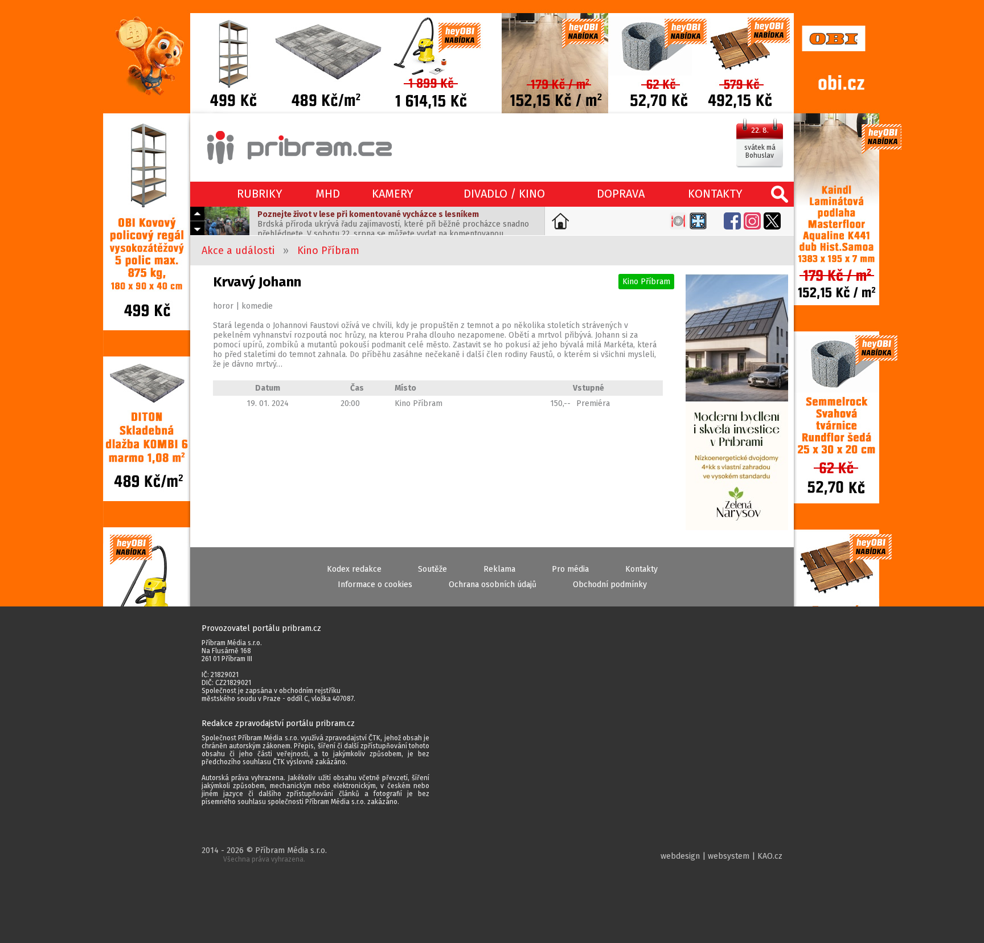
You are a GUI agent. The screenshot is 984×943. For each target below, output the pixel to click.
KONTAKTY (715, 193)
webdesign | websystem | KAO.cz (721, 856)
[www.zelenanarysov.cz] (737, 403)
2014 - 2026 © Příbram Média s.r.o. (264, 854)
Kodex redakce (354, 569)
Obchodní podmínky (610, 584)
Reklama (499, 569)
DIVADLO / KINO (504, 193)
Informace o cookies (375, 584)
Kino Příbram (328, 250)
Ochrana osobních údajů (492, 584)
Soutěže (432, 569)
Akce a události (238, 250)
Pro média (570, 569)
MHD (327, 193)
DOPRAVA (621, 193)
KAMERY (392, 193)
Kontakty (641, 569)
